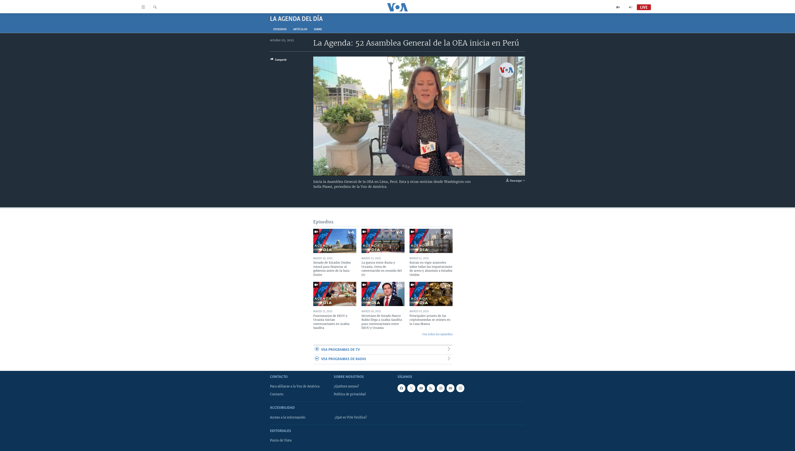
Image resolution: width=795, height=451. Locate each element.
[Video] (618, 7)
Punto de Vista (281, 440)
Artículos (300, 29)
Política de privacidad (350, 394)
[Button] (278, 60)
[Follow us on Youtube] (421, 388)
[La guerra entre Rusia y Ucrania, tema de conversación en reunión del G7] (383, 241)
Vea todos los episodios (437, 334)
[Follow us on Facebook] (401, 388)
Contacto (276, 394)
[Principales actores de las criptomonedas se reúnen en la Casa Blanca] (431, 294)
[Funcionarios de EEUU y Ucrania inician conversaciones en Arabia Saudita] (334, 294)
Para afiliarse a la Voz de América (294, 386)
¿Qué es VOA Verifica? (351, 417)
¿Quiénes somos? (346, 386)
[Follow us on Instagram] (460, 388)
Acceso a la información (287, 417)
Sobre (318, 29)
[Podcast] (441, 388)
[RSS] (431, 388)
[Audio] (630, 7)
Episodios (280, 29)
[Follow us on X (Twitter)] (411, 388)
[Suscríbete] (450, 388)
